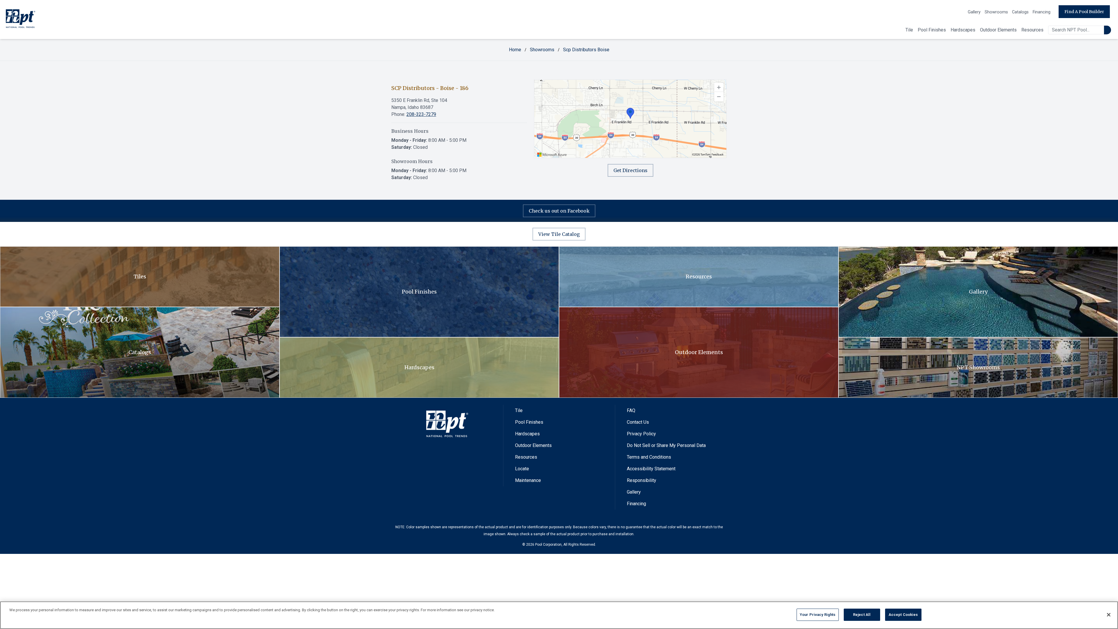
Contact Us (638, 422)
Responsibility (641, 480)
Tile (909, 30)
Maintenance (528, 480)
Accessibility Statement (651, 468)
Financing (1041, 12)
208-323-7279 (421, 114)
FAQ (631, 410)
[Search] (1107, 30)
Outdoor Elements (998, 30)
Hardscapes (963, 30)
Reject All (862, 614)
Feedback (717, 154)
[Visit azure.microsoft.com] (552, 155)
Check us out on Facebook (559, 211)
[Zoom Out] (718, 96)
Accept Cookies (903, 614)
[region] (630, 119)
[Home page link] (20, 19)
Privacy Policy (641, 434)
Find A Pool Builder (1084, 11)
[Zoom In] (718, 87)
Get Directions (630, 170)
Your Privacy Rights (817, 614)
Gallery (974, 12)
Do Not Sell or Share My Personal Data (666, 445)
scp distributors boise (586, 49)
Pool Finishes (932, 30)
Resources (1032, 30)
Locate (522, 468)
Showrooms (996, 12)
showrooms (542, 49)
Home (515, 49)
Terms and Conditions (649, 457)
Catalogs (1020, 12)
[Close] (1108, 614)
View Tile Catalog (559, 234)
